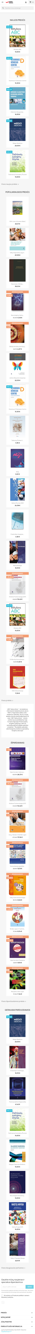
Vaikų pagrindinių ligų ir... (17, 252)
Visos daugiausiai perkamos (13, 1268)
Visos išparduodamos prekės (14, 1001)
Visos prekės (7, 701)
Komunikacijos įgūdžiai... (17, 866)
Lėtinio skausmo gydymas (17, 378)
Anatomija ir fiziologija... (17, 1070)
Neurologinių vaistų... (17, 315)
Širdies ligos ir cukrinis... (17, 929)
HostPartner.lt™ (6, 1332)
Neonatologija (17, 565)
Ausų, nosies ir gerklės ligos (17, 835)
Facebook (3, 1302)
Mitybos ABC (17, 49)
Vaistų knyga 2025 (17, 1227)
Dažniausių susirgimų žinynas (17, 174)
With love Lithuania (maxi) (17, 221)
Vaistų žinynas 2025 (17, 503)
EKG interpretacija (17, 691)
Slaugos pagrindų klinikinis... (17, 1164)
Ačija (17, 472)
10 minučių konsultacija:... (17, 659)
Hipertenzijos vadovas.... (17, 772)
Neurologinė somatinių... (17, 1195)
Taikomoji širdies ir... (17, 440)
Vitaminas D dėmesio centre (17, 80)
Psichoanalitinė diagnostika (17, 1102)
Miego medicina (17, 143)
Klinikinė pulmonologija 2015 (17, 597)
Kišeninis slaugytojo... (17, 112)
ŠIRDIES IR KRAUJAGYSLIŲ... (17, 346)
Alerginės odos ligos (17, 991)
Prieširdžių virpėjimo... (17, 534)
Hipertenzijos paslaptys (17, 960)
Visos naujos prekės (10, 184)
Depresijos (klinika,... (17, 284)
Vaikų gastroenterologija (17, 897)
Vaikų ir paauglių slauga (17, 1258)
